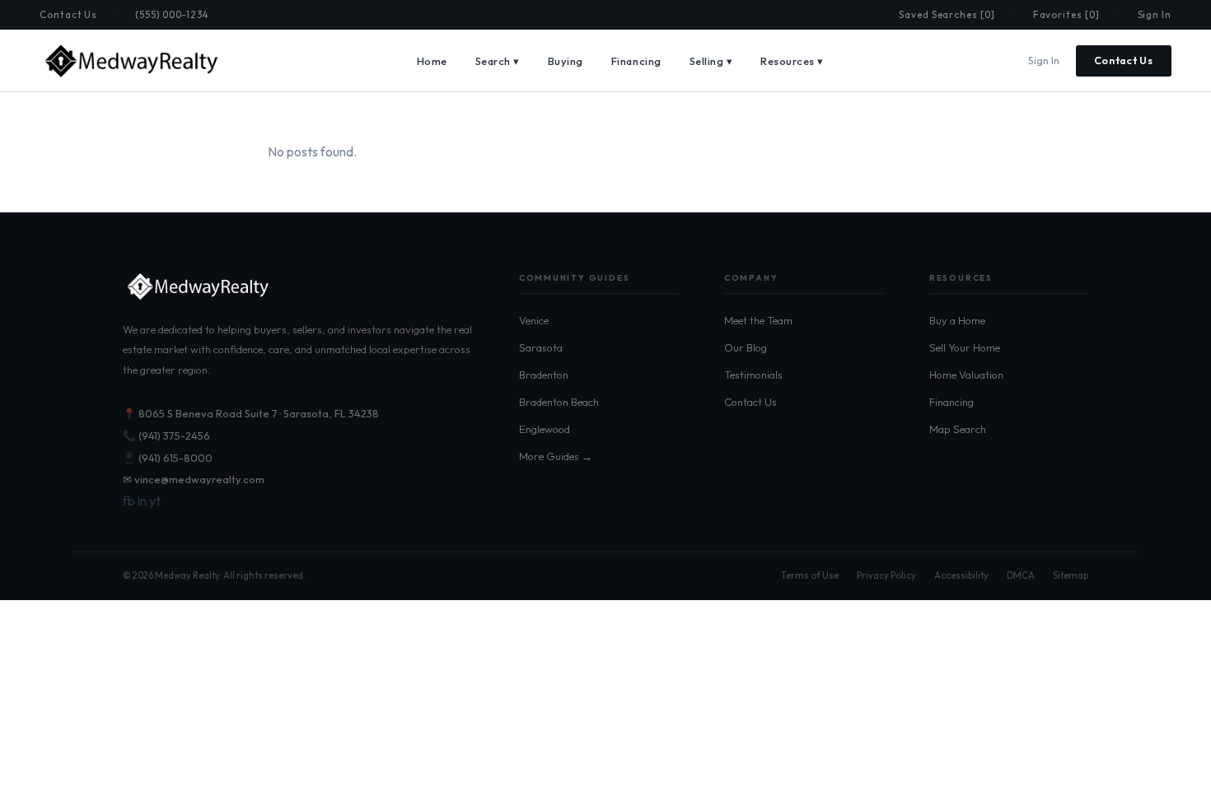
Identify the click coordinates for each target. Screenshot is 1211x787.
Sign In (1154, 14)
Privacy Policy (886, 575)
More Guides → (555, 456)
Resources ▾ (792, 61)
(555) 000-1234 (171, 14)
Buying (565, 61)
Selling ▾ (711, 61)
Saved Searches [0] (947, 14)
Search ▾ (497, 61)
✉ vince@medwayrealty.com (193, 479)
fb (129, 500)
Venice (534, 320)
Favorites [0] (1066, 14)
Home (432, 61)
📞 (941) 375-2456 (166, 435)
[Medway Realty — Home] (130, 61)
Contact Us (68, 14)
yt (155, 500)
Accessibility (961, 575)
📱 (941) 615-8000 (168, 457)
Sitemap (1070, 575)
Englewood (544, 428)
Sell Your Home (964, 347)
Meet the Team (758, 320)
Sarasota (541, 347)
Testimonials (753, 374)
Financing (636, 61)
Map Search (957, 428)
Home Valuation (966, 374)
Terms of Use (810, 575)
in (142, 500)
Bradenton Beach (559, 401)
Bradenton (543, 374)
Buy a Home (957, 320)
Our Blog (745, 347)
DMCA (1021, 575)
